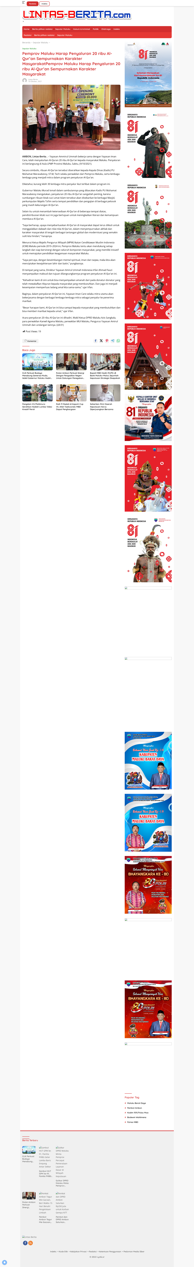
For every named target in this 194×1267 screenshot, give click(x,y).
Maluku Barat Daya (136, 1103)
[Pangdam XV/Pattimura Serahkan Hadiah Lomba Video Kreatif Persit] (37, 392)
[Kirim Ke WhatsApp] (118, 341)
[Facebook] (25, 1243)
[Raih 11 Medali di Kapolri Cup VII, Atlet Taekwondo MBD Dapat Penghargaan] (71, 392)
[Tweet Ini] (101, 341)
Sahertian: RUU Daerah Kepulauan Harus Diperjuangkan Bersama (101, 406)
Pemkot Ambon (134, 1108)
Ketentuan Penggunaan (110, 1251)
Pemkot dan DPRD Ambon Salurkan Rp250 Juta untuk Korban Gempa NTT (62, 1219)
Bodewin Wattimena (136, 1117)
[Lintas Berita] (77, 14)
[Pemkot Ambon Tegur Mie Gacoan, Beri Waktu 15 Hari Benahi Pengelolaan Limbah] (45, 1203)
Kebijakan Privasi (78, 1251)
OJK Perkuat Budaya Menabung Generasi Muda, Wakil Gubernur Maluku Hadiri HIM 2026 (36, 376)
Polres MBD (132, 1122)
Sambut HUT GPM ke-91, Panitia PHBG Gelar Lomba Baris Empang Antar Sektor (45, 1174)
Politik (96, 29)
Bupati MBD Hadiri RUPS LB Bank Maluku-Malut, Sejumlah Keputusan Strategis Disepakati (105, 375)
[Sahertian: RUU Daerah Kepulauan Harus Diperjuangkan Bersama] (105, 392)
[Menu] (24, 2)
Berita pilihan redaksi (42, 29)
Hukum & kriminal (81, 29)
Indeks (44, 4)
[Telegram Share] (112, 341)
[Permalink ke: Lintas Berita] (24, 80)
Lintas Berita (33, 79)
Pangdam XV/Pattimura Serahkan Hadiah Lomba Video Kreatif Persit (37, 406)
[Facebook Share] (95, 341)
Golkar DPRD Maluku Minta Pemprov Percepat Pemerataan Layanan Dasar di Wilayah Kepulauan (62, 1183)
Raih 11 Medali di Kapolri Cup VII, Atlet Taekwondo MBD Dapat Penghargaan (69, 406)
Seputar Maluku (62, 29)
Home (26, 29)
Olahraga (106, 29)
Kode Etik (63, 1251)
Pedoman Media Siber (134, 1251)
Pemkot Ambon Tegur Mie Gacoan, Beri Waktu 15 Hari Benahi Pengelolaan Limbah (45, 1219)
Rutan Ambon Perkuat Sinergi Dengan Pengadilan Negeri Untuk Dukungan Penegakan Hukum (70, 376)
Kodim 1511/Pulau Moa (137, 1112)
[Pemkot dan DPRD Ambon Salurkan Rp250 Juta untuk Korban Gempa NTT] (62, 1203)
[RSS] (30, 1243)
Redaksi (32, 4)
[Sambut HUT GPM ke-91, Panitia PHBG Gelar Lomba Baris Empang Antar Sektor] (45, 1157)
